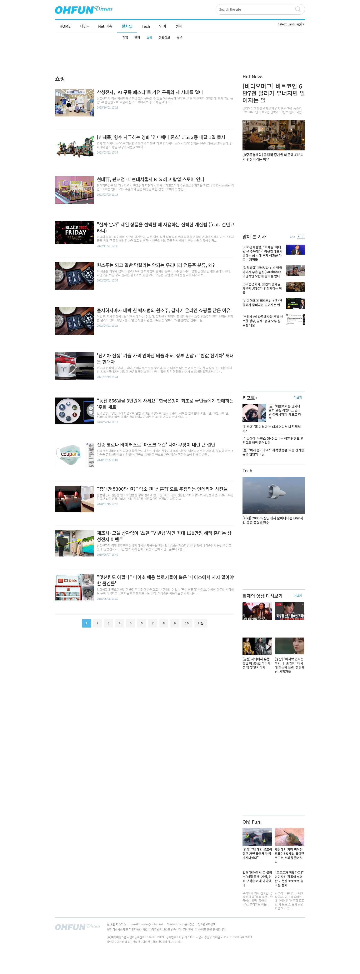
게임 (125, 37)
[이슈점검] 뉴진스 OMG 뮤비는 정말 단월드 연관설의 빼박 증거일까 (272, 440)
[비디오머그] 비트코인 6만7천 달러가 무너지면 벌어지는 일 (273, 93)
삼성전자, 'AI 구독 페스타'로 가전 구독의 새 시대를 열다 (150, 92)
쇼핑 (149, 37)
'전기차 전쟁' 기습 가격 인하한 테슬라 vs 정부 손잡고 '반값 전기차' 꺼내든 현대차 (165, 358)
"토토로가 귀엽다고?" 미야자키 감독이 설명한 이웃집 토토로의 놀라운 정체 (289, 878)
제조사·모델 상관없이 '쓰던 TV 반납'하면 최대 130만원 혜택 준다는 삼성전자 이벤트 (164, 536)
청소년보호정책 (206, 924)
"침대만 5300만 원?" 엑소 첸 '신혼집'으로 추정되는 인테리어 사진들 (162, 488)
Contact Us (174, 924)
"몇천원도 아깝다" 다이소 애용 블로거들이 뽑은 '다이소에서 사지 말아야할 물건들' (165, 580)
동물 (179, 37)
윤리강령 (189, 924)
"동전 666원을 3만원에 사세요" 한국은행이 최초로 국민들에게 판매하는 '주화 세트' (165, 403)
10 (187, 623)
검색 (300, 9)
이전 (299, 237)
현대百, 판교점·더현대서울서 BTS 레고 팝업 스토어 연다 (150, 179)
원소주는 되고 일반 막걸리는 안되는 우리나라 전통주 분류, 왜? (156, 264)
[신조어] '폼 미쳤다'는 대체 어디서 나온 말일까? (271, 428)
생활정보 (164, 37)
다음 (303, 237)
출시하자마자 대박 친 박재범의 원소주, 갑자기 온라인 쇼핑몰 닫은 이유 (163, 310)
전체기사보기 (296, 928)
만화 (137, 37)
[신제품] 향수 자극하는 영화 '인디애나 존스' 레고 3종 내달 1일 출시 (161, 137)
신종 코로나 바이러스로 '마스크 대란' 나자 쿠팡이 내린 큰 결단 (156, 444)
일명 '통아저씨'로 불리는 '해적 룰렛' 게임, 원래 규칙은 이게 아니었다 (257, 878)
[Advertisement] (180, 55)
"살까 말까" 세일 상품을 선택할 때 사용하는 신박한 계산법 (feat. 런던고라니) (165, 227)
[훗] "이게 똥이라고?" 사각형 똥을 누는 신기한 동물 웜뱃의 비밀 (273, 452)
